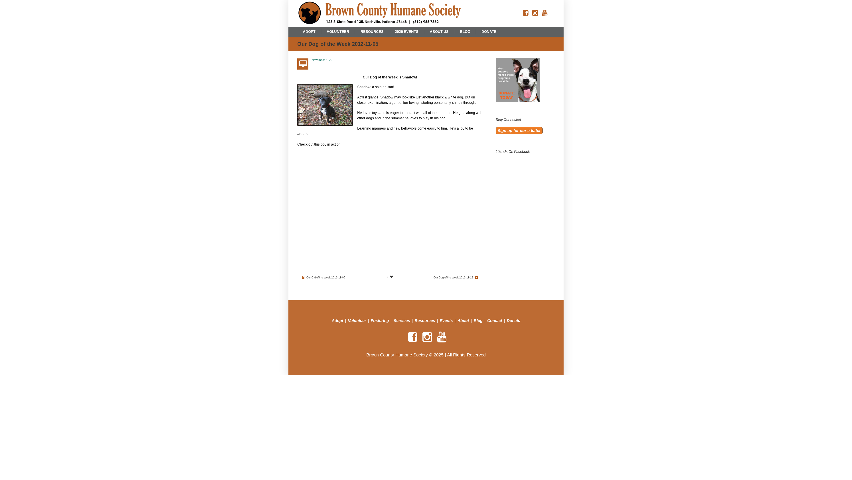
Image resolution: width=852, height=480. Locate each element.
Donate (513, 321)
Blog (478, 321)
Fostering (380, 321)
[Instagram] (535, 13)
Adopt (337, 321)
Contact (494, 321)
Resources (425, 321)
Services (402, 321)
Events (446, 321)
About (463, 321)
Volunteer (357, 321)
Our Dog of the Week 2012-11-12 (453, 277)
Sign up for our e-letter (519, 130)
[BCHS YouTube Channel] (544, 13)
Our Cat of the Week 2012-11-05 (325, 277)
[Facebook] (525, 13)
